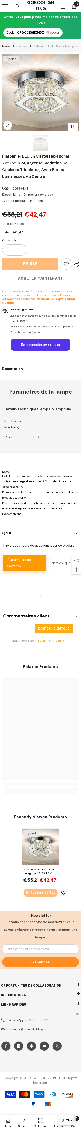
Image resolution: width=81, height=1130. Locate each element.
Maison (6, 46)
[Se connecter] (63, 6)
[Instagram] (18, 1046)
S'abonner (41, 962)
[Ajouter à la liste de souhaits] (63, 892)
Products (22, 46)
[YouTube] (44, 1046)
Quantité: (9, 240)
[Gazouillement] (57, 1046)
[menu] (5, 6)
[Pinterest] (31, 1046)
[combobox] (63, 562)
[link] (66, 264)
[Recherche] (17, 6)
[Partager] (75, 264)
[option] (40, 92)
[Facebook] (6, 1046)
